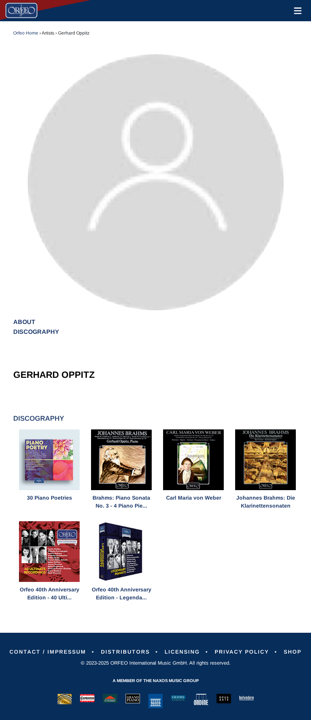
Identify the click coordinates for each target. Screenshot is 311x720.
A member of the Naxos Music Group (156, 680)
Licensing (182, 652)
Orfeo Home (25, 33)
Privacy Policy (242, 652)
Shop (293, 652)
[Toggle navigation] (296, 11)
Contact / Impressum (47, 652)
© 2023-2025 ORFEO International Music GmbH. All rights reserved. (156, 663)
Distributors (125, 652)
